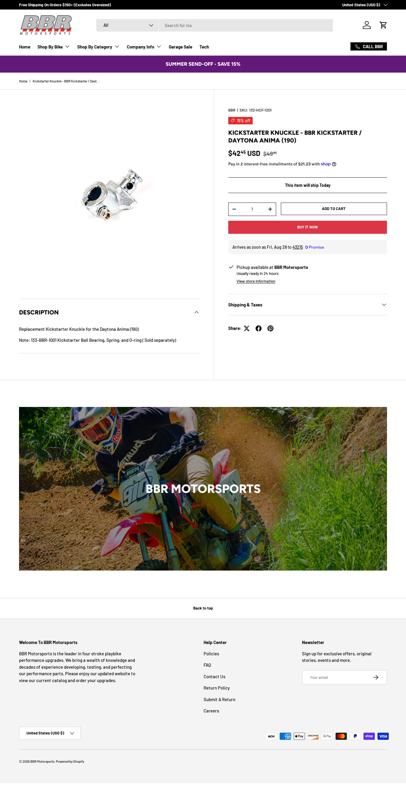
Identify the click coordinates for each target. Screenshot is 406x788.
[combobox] (214, 25)
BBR (231, 110)
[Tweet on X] (247, 328)
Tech (204, 46)
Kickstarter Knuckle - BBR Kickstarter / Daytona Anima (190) (66, 81)
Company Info (140, 46)
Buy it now (307, 227)
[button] (383, 25)
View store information (256, 281)
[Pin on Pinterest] (270, 328)
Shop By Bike (50, 46)
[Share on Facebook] (259, 328)
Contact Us (214, 676)
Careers (211, 710)
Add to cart (334, 208)
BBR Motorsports (42, 761)
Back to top (203, 608)
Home (24, 46)
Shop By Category (94, 46)
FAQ (207, 665)
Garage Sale (180, 46)
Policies (211, 653)
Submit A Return (219, 699)
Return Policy (217, 687)
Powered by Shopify (70, 761)
